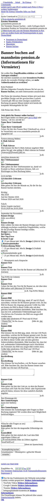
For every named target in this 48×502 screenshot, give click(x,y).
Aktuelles (19, 11)
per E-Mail (32, 118)
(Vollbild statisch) (21, 252)
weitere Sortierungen (9, 9)
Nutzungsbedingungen (37, 471)
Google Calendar (10, 485)
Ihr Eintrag (25, 2)
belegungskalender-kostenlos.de (16, 490)
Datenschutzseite (8, 497)
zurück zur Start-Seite (9, 464)
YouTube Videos (10, 483)
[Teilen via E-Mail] (29, 468)
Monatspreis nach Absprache (16, 260)
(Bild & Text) (23, 245)
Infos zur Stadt (29, 11)
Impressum (5, 473)
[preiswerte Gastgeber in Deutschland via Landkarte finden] (24, 35)
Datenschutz (18, 471)
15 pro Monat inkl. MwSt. (14, 241)
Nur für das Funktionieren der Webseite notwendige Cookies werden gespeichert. (23, 479)
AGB (25, 471)
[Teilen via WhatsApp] (24, 468)
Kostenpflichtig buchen (10, 450)
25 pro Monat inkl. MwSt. (14, 248)
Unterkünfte (7, 2)
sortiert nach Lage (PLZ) (11, 7)
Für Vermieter (6, 471)
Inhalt (16, 2)
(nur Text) (13, 236)
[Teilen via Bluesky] (20, 468)
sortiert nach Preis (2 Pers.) (32, 7)
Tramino (7, 488)
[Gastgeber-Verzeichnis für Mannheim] (13, 19)
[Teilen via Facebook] (16, 468)
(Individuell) (22, 258)
